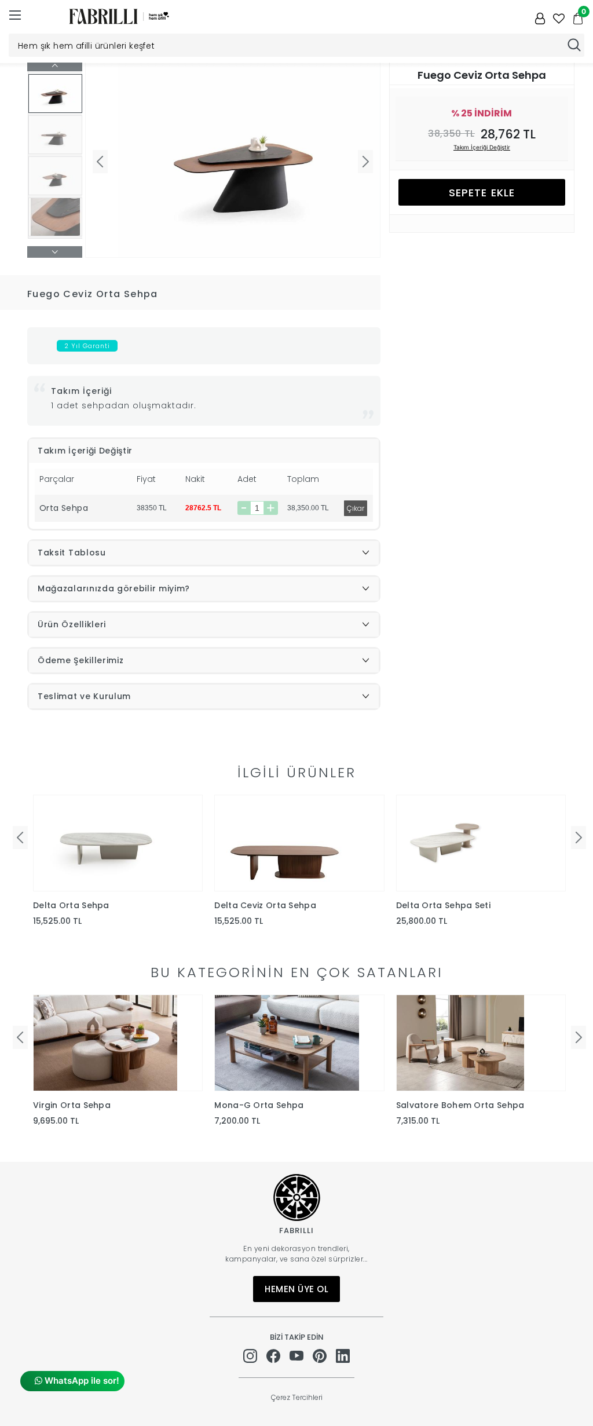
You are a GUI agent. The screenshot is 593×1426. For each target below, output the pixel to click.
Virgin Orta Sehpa (72, 1105)
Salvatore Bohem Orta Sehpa (460, 1105)
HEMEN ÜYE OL (296, 1289)
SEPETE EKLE (482, 192)
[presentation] (20, 837)
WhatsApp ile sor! (80, 1380)
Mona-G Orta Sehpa (258, 1105)
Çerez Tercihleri (297, 1397)
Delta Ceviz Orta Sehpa (265, 905)
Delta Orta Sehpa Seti (443, 905)
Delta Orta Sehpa (71, 905)
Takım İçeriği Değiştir (481, 147)
